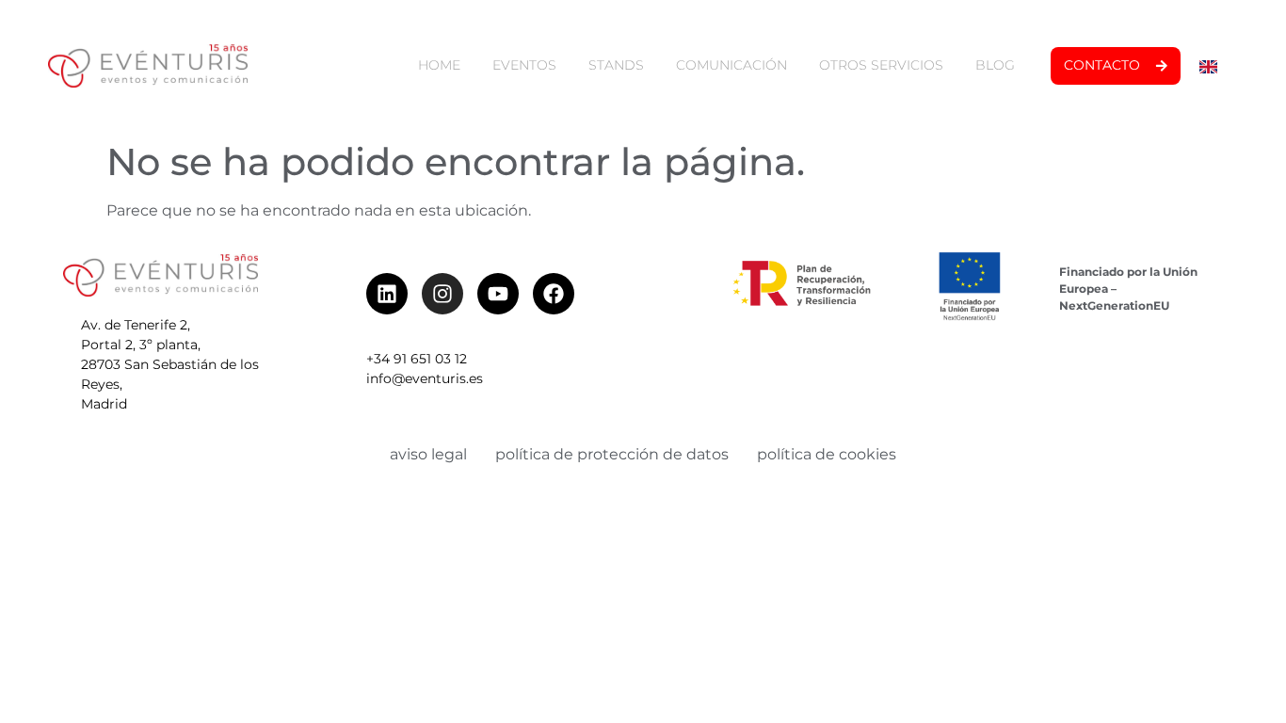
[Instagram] (442, 293)
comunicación (731, 64)
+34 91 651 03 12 (416, 358)
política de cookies (826, 454)
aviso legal (428, 454)
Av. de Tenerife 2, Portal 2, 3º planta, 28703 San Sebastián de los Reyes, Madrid (170, 364)
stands (616, 64)
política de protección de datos (612, 454)
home (439, 64)
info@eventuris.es (424, 378)
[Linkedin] (387, 293)
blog (995, 64)
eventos (524, 64)
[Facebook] (553, 293)
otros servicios (881, 64)
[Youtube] (498, 293)
